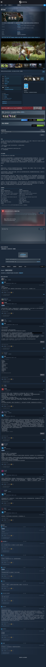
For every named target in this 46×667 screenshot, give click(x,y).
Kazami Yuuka (6, 411)
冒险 (19, 37)
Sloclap (18, 31)
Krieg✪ (5, 470)
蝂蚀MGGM (6, 299)
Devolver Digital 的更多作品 (11, 211)
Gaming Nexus (5, 149)
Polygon (5, 146)
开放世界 (16, 37)
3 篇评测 (5, 471)
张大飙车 (5, 490)
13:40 (5, 319)
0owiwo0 (5, 352)
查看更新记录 (4, 101)
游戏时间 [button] (20, 266)
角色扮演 (33, 37)
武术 (5, 37)
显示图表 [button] (41, 266)
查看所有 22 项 (42, 79)
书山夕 (5, 508)
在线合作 (29, 37)
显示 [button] (25, 266)
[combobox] (30, 5)
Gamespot (5, 143)
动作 (7, 37)
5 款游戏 (5, 509)
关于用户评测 (9, 248)
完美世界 (5, 97)
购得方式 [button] (8, 266)
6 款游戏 (5, 491)
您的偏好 (14, 248)
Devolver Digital (6, 98)
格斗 (3, 37)
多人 (9, 37)
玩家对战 (12, 37)
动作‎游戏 (6, 8)
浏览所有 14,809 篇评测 (23, 657)
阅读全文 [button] (42, 341)
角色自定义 (36, 37)
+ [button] (39, 37)
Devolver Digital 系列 (11, 8)
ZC (4, 278)
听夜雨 (5, 385)
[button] (2, 5)
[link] (32, 120)
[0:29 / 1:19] (23, 50)
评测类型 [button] (3, 266)
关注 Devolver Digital (10, 219)
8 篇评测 (9, 509)
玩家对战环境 (25, 37)
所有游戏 (2, 8)
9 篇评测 (9, 300)
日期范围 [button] (14, 266)
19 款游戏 (5, 300)
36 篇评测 (5, 445)
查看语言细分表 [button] (3, 248)
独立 (21, 37)
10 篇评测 (9, 412)
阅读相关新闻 (4, 103)
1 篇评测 (5, 386)
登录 (22, 71)
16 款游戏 (5, 412)
